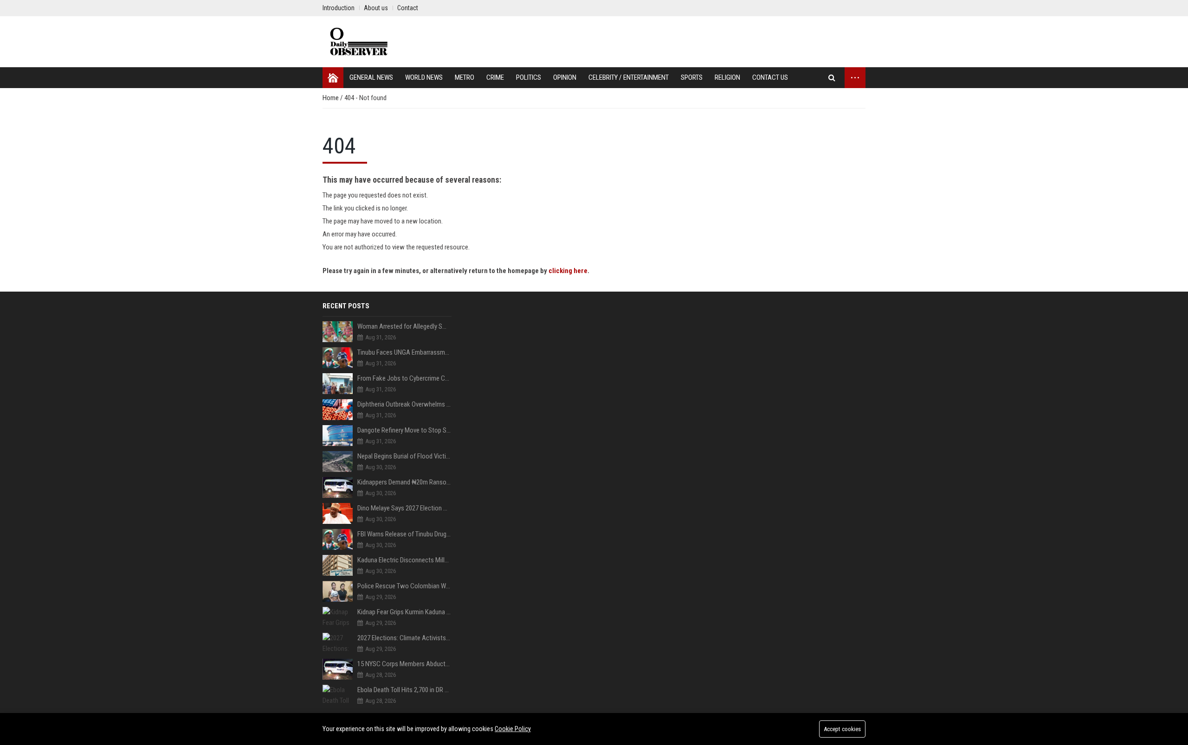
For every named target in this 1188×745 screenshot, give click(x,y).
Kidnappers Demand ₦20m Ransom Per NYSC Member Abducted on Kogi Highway (404, 482)
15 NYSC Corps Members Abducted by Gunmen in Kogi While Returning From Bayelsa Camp (404, 664)
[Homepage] (333, 77)
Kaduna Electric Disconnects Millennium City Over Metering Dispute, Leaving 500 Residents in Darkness (404, 560)
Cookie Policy (513, 728)
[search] (831, 77)
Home (331, 98)
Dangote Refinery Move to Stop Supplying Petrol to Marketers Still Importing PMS (404, 430)
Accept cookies (842, 729)
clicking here (568, 271)
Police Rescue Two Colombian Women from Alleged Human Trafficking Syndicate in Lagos (404, 586)
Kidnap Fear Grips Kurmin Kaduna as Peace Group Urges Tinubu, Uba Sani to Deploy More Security (404, 612)
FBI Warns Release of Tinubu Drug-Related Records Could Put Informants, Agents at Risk (404, 534)
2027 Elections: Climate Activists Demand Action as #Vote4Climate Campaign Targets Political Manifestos (404, 638)
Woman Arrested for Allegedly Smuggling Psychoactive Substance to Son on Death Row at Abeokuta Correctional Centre (404, 326)
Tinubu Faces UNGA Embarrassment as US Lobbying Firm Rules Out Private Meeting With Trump (404, 352)
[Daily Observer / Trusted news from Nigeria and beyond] (360, 41)
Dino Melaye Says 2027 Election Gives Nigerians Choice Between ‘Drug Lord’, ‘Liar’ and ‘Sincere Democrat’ (404, 508)
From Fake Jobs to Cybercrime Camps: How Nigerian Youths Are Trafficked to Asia (404, 378)
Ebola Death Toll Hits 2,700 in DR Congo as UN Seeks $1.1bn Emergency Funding (404, 690)
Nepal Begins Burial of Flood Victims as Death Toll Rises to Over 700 (404, 456)
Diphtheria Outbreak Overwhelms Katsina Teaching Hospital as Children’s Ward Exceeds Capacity (404, 404)
